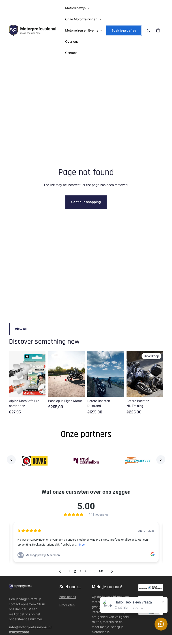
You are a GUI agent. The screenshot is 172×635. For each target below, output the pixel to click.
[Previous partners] (11, 459)
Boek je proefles (124, 30)
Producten (67, 605)
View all (21, 329)
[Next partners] (160, 459)
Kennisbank (67, 597)
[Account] (148, 30)
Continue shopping (86, 202)
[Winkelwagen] (158, 30)
